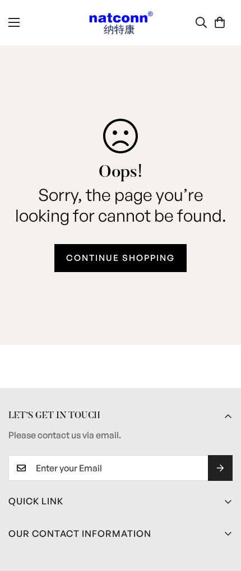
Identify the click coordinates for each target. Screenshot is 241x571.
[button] (220, 22)
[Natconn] (121, 22)
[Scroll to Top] (221, 511)
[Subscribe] (220, 468)
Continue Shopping (120, 257)
